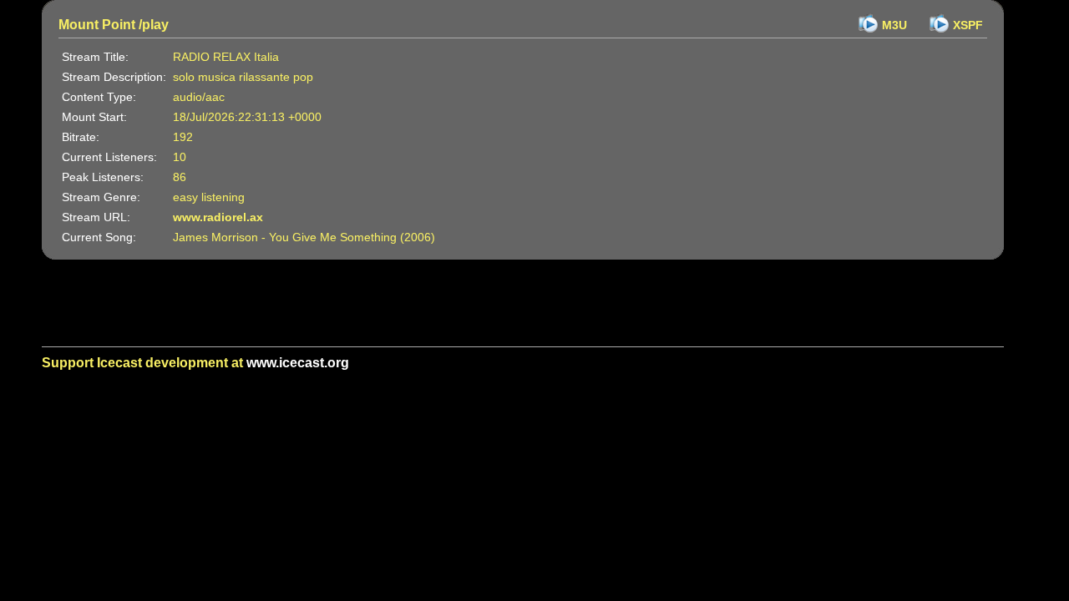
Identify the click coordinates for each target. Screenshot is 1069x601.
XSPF (968, 25)
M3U (894, 25)
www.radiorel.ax (218, 217)
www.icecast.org (297, 363)
